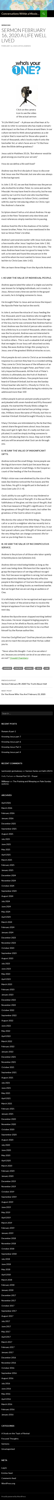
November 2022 (8, 1005)
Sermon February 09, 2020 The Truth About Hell (24, 682)
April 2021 (6, 1098)
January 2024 (7, 932)
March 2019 (6, 1222)
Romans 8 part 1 (8, 731)
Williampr (5, 781)
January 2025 (7, 870)
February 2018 (7, 1285)
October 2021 (7, 1067)
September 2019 (9, 1197)
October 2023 (7, 948)
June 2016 (6, 1388)
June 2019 (6, 1207)
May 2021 (5, 1093)
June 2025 (6, 844)
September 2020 (9, 1134)
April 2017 (6, 1337)
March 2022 (6, 1041)
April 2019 (6, 1217)
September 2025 (9, 828)
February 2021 (7, 1108)
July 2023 (5, 963)
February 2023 (7, 989)
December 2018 (8, 1238)
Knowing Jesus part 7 (11, 736)
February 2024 (7, 927)
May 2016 (5, 1394)
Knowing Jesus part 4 (11, 752)
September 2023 (9, 953)
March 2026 (6, 808)
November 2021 (8, 1062)
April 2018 (6, 1274)
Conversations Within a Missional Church (20, 13)
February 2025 (7, 865)
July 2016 (5, 1383)
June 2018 (6, 1264)
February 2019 (7, 1228)
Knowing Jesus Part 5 (11, 747)
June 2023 (6, 968)
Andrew (7, 668)
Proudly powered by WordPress (13, 1496)
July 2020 (5, 1145)
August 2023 (7, 958)
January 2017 (7, 1352)
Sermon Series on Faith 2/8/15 (39, 771)
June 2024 (6, 906)
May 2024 (5, 911)
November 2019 (8, 1186)
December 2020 (8, 1119)
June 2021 (6, 1088)
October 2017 (7, 1305)
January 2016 (7, 1414)
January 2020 (7, 1176)
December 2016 (8, 1357)
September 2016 (9, 1373)
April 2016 (6, 1399)
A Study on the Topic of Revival (15, 1433)
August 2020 (7, 1140)
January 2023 (7, 994)
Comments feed (8, 1478)
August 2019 (7, 1202)
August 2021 (7, 1077)
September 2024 (9, 891)
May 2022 (5, 1031)
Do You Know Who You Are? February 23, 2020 (23, 692)
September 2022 (9, 1015)
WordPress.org (8, 1483)
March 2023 (6, 984)
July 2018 (5, 1259)
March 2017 (6, 1342)
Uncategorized (8, 1449)
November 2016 (8, 1362)
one (47, 668)
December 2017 (8, 1295)
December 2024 (8, 875)
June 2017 (6, 1326)
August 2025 (7, 834)
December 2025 (8, 823)
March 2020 (6, 1165)
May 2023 (5, 974)
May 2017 (5, 1331)
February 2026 (7, 813)
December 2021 (8, 1057)
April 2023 (6, 979)
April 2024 (6, 917)
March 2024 (6, 922)
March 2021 (6, 1103)
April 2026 (6, 803)
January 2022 (7, 1051)
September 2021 (9, 1072)
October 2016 (7, 1368)
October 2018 (7, 1248)
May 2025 (5, 849)
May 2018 (5, 1269)
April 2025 (6, 854)
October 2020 (7, 1129)
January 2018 (7, 1290)
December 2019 (8, 1181)
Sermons (5, 25)
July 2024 (5, 901)
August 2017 (7, 1316)
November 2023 (8, 943)
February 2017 (7, 1347)
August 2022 (7, 1020)
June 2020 (6, 1150)
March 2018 (6, 1280)
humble (29, 668)
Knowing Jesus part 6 (11, 741)
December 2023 (8, 937)
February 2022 (7, 1046)
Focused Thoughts (10, 1438)
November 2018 (8, 1243)
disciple (18, 668)
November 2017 (8, 1300)
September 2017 (9, 1311)
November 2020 (8, 1124)
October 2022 (7, 1010)
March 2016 (6, 1404)
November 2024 (8, 880)
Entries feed (7, 1473)
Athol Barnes (24, 46)
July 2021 (5, 1083)
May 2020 (5, 1155)
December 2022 (8, 1000)
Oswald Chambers (19, 658)
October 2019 (7, 1191)
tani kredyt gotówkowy (11, 771)
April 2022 (6, 1036)
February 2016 (7, 1409)
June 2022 (6, 1025)
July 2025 (5, 839)
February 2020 (7, 1171)
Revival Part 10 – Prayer (27, 776)
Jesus (39, 668)
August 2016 (7, 1378)
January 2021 (7, 1114)
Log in (4, 1468)
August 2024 (7, 896)
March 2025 (6, 860)
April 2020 (6, 1160)
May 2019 (5, 1212)
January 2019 (7, 1233)
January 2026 (7, 818)
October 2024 (7, 886)
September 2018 (9, 1254)
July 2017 (5, 1321)
